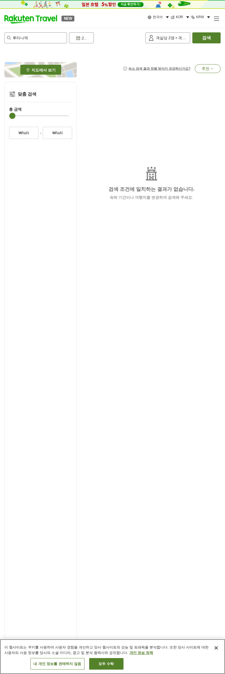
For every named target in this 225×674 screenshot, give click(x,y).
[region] (112, 656)
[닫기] (216, 648)
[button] (30, 18)
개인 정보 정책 (141, 653)
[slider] (12, 116)
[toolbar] (106, 37)
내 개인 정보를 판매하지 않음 (57, 664)
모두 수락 (106, 664)
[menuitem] (159, 17)
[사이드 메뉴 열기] (216, 18)
